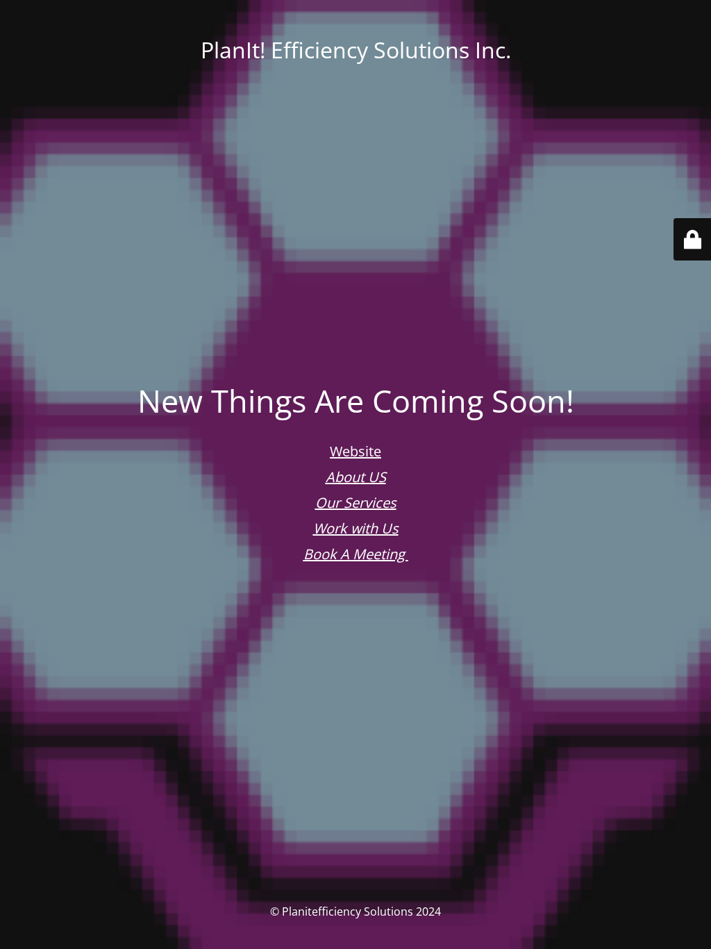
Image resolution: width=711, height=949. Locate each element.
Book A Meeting (355, 554)
